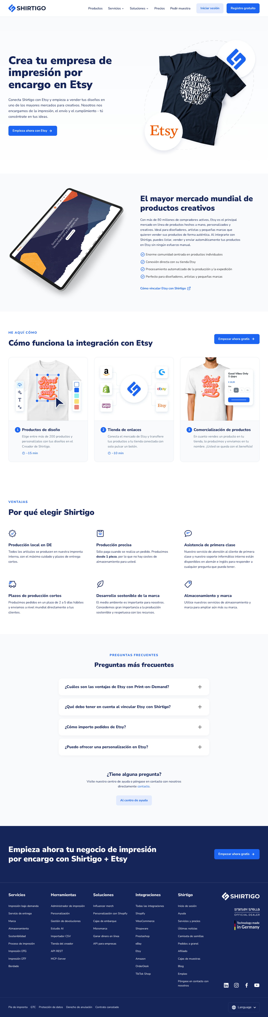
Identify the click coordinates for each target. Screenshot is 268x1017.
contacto (143, 786)
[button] (244, 1007)
